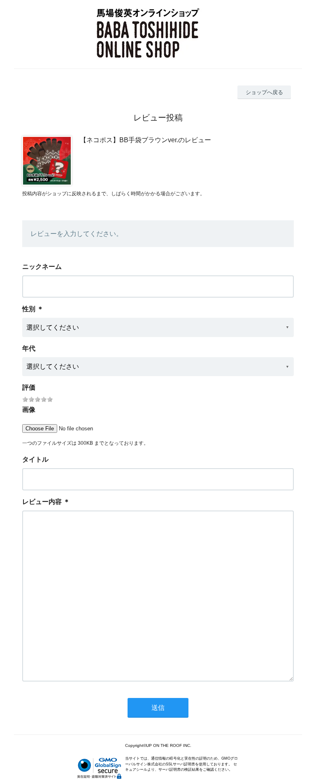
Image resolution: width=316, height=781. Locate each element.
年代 (28, 348)
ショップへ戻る (264, 92)
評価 (28, 387)
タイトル (35, 459)
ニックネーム (42, 266)
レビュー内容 (42, 501)
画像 (28, 409)
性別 (28, 308)
